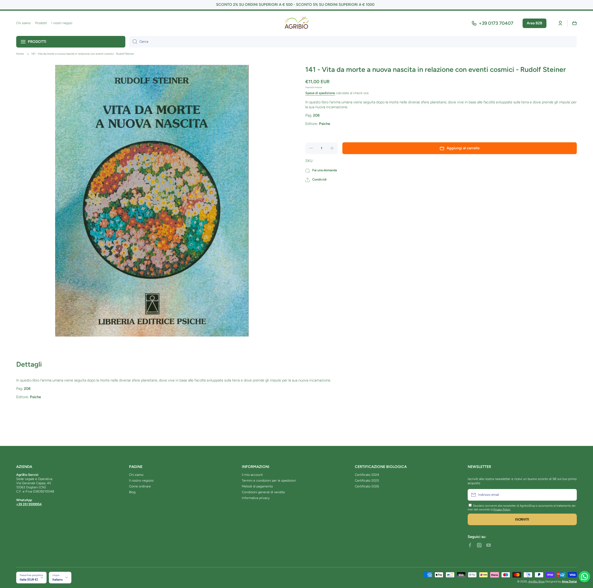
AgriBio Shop (536, 581)
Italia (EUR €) (29, 579)
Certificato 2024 (367, 475)
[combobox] (353, 42)
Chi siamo (136, 475)
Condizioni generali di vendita (263, 492)
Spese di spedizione (320, 93)
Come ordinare (140, 486)
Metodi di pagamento (257, 486)
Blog (132, 492)
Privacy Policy (501, 509)
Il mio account (252, 475)
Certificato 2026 (367, 486)
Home (20, 53)
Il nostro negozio (141, 481)
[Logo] (296, 23)
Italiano (57, 579)
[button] (574, 23)
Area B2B (534, 23)
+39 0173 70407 (496, 23)
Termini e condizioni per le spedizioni (269, 481)
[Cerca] (133, 42)
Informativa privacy (256, 498)
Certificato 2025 (367, 481)
